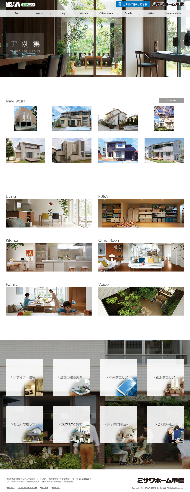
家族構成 (128, 13)
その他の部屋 (106, 13)
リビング (61, 13)
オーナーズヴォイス (173, 13)
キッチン (84, 13)
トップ (17, 13)
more (172, 100)
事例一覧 (39, 13)
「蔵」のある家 (151, 13)
